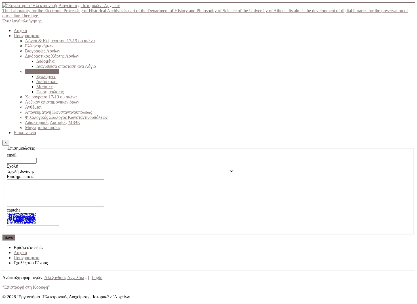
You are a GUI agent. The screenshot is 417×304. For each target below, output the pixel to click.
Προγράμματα (26, 35)
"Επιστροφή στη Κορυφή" (26, 287)
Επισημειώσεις (50, 91)
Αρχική (20, 30)
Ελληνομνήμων (39, 45)
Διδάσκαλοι (47, 81)
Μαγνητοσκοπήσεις (42, 127)
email (11, 155)
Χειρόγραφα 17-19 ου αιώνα (51, 96)
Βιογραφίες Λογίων (42, 50)
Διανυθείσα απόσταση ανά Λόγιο (66, 66)
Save (9, 237)
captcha (13, 210)
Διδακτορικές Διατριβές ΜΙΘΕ (52, 122)
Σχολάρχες (46, 76)
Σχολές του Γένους (42, 71)
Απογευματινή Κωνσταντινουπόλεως (58, 112)
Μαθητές (44, 86)
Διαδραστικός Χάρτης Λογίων (52, 56)
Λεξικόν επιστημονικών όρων (52, 102)
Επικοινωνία (25, 132)
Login (97, 277)
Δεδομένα (45, 61)
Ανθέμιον (33, 107)
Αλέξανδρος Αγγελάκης (65, 277)
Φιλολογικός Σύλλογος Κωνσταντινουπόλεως (66, 117)
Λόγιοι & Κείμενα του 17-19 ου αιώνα (60, 40)
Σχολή (12, 166)
